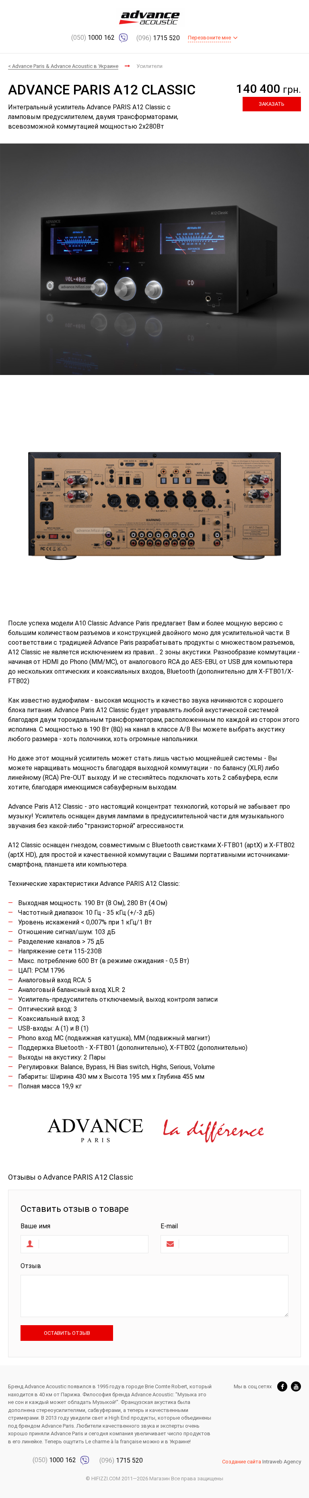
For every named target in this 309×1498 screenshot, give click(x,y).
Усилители (149, 66)
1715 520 (158, 38)
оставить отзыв (67, 1333)
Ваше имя (35, 1226)
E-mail (169, 1226)
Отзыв (31, 1266)
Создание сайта (241, 1462)
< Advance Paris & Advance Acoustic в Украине (63, 66)
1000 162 (93, 37)
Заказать (271, 104)
